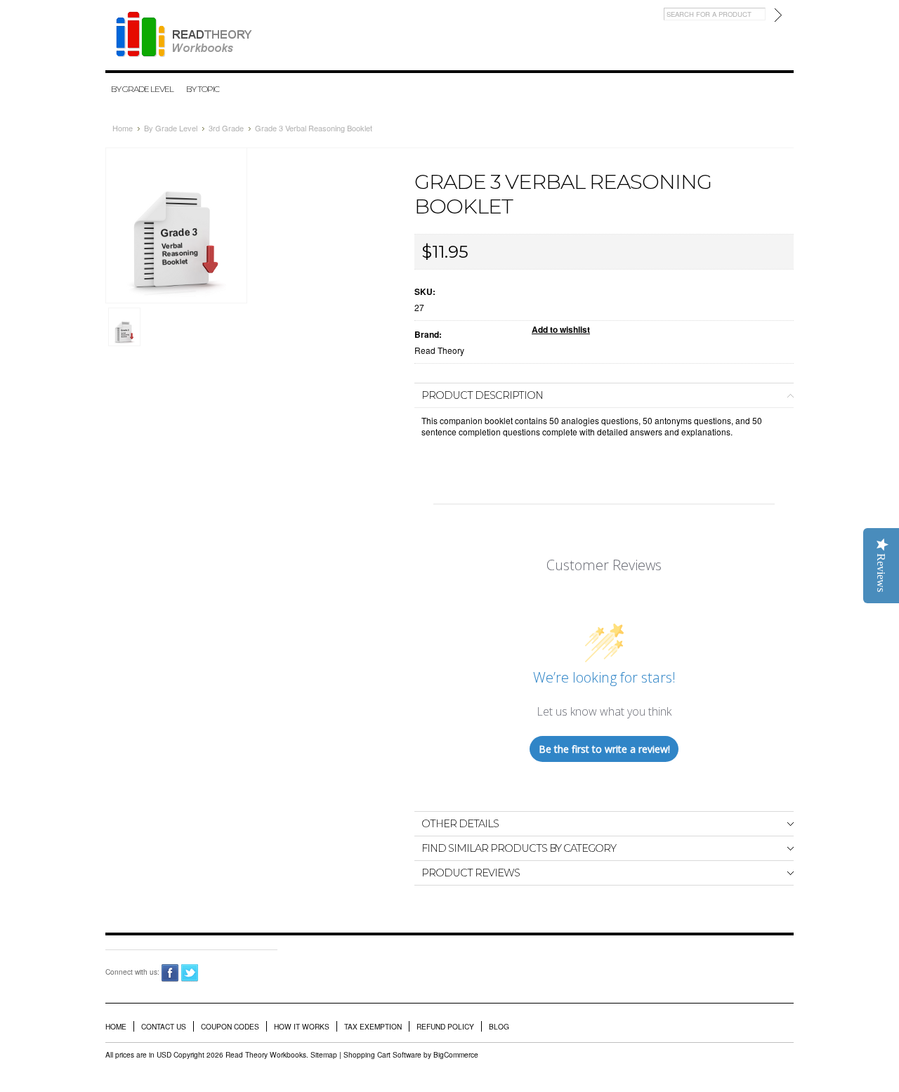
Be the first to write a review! (604, 749)
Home (122, 127)
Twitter (190, 973)
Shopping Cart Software (382, 1054)
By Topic (202, 89)
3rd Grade (226, 127)
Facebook (170, 973)
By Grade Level (142, 89)
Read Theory (439, 350)
